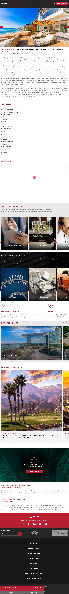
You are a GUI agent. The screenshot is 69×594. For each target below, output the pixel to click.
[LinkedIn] (34, 524)
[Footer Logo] (34, 517)
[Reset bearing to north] (66, 170)
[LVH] (34, 4)
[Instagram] (40, 524)
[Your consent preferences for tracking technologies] (66, 589)
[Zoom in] (66, 165)
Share (12, 592)
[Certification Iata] (34, 535)
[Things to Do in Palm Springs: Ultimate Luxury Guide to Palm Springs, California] (31, 400)
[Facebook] (29, 524)
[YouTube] (46, 524)
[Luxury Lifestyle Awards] (60, 533)
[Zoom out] (66, 167)
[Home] (23, 524)
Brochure (33, 592)
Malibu (4, 3)
